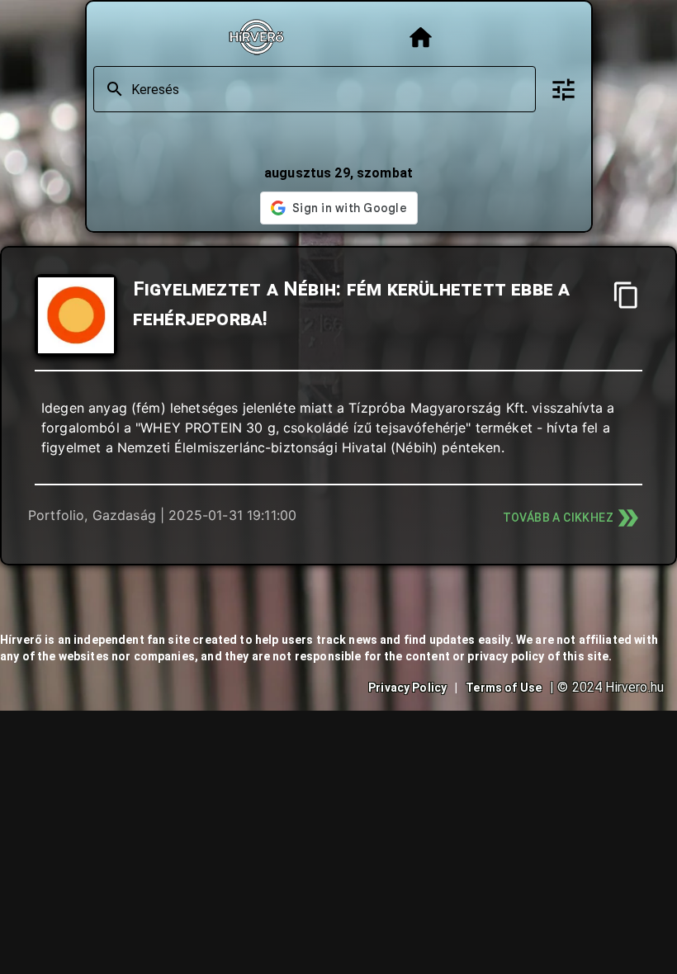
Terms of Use (504, 687)
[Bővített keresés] (563, 90)
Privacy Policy (407, 687)
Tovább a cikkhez (558, 517)
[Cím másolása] (626, 295)
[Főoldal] (421, 38)
